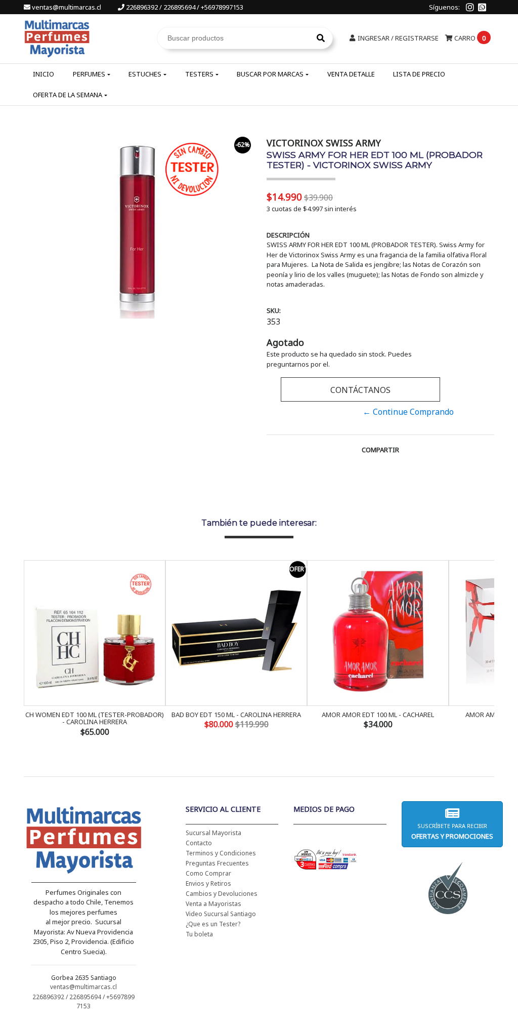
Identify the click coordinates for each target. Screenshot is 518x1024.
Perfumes (89, 73)
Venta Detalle (351, 73)
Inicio (43, 73)
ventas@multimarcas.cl (66, 7)
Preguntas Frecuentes (217, 863)
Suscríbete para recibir (452, 831)
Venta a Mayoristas (213, 903)
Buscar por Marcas (270, 73)
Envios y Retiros (208, 883)
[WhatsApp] (482, 7)
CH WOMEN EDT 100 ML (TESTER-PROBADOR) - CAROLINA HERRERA (94, 718)
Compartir (380, 449)
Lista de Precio (419, 73)
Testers (199, 73)
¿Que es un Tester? (213, 924)
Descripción (288, 235)
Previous (34, 649)
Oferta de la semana (67, 94)
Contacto (199, 843)
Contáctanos (360, 390)
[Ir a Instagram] (470, 7)
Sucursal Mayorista (213, 833)
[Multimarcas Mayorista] (57, 37)
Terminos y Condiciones (221, 853)
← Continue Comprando (408, 411)
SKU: (274, 310)
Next (484, 649)
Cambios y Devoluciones (221, 893)
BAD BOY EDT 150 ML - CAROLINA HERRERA (236, 714)
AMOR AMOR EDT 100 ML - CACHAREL (378, 714)
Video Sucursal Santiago (221, 914)
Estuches (144, 73)
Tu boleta (199, 934)
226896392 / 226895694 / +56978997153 (183, 7)
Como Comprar (208, 873)
